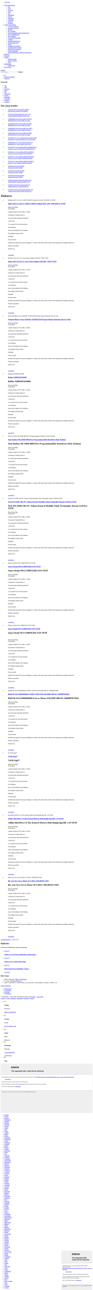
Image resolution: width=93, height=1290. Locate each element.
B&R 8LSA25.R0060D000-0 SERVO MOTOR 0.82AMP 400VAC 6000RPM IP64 (38, 694)
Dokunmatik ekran (13, 43)
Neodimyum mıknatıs (14, 46)
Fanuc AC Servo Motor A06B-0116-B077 (20, 163)
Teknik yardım (12, 59)
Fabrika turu (11, 65)
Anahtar (10, 39)
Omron (10, 16)
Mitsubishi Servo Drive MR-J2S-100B (19, 135)
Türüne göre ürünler (10, 25)
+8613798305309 (9, 1052)
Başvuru (6, 54)
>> (11, 939)
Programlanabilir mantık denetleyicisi (18, 33)
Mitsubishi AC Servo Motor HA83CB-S (19, 144)
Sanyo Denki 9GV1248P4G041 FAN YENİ (24, 629)
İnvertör (10, 30)
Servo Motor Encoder (14, 38)
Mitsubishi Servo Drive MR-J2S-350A (19, 120)
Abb (9, 8)
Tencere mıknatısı (13, 51)
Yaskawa (10, 23)
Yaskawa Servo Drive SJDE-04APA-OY (20, 191)
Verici (9, 44)
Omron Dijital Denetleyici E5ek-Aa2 (18, 116)
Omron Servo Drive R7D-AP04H (18, 111)
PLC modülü (11, 31)
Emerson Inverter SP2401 (15, 177)
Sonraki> (7, 939)
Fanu (9, 12)
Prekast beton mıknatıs (14, 49)
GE (9, 13)
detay (12, 255)
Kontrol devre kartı (13, 28)
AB (9, 7)
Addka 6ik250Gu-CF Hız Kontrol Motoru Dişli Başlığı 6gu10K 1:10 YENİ (35, 819)
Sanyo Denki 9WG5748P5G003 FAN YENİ (24, 567)
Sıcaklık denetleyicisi (14, 41)
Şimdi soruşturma (6, 985)
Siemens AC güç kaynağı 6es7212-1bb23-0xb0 (21, 139)
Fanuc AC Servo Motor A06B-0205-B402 (20, 158)
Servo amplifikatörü (13, 34)
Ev (5, 75)
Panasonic (11, 18)
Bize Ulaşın (7, 67)
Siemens (10, 21)
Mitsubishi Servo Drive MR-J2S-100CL (19, 130)
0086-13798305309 (21, 979)
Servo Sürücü (12, 36)
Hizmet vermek (12, 60)
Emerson (10, 10)
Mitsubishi (11, 15)
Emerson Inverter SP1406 (15, 172)
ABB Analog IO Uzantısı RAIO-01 (18, 186)
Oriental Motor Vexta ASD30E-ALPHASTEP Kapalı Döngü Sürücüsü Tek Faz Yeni (39, 319)
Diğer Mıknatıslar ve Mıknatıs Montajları (19, 52)
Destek (6, 57)
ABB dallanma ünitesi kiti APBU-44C (19, 182)
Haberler (6, 56)
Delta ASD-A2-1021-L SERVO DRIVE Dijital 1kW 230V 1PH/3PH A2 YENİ (36, 204)
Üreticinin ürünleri (9, 5)
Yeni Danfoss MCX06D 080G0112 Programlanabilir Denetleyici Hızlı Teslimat (37, 440)
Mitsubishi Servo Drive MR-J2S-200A (19, 125)
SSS (9, 62)
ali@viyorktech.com (16, 981)
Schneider (11, 20)
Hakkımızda (7, 64)
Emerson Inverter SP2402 (15, 168)
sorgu (9, 255)
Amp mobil (40, 997)
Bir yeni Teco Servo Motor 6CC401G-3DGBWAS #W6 (28, 881)
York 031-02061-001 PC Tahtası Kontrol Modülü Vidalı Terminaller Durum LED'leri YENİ (42, 502)
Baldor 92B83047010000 (17, 377)
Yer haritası (32, 997)
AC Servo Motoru (13, 26)
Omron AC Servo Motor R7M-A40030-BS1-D (21, 149)
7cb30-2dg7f (12, 756)
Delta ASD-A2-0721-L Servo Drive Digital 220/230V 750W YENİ (32, 261)
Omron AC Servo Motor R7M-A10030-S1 (20, 153)
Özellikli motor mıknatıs (15, 47)
